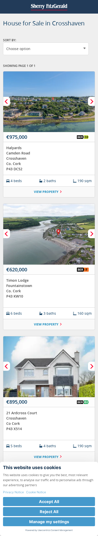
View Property (46, 192)
